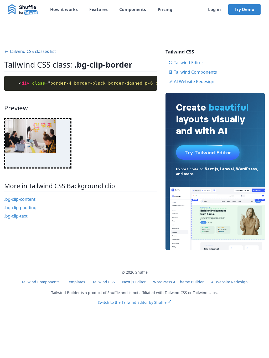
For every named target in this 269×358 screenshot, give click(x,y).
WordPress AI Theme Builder (178, 281)
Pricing (165, 9)
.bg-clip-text (16, 216)
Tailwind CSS (103, 281)
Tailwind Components (195, 72)
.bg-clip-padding (20, 207)
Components (132, 9)
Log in (214, 9)
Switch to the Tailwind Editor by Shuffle (132, 302)
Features (98, 9)
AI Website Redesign (194, 81)
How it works (64, 9)
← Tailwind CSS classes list (30, 51)
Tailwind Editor (188, 63)
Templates (76, 281)
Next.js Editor (134, 281)
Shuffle (141, 272)
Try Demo (244, 9)
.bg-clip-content (19, 199)
